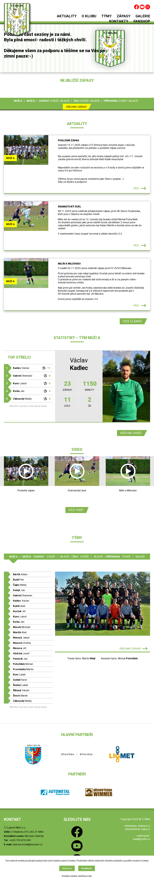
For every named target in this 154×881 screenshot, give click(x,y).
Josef (21, 653)
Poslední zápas (68, 140)
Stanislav (28, 375)
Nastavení (67, 868)
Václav (28, 367)
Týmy (106, 16)
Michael (21, 627)
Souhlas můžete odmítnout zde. (77, 876)
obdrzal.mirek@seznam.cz (27, 844)
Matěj (28, 398)
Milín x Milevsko (69, 263)
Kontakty (118, 21)
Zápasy (123, 16)
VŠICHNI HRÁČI (131, 433)
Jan (28, 391)
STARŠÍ (54, 100)
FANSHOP (141, 21)
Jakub (21, 637)
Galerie (143, 16)
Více (136, 188)
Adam (20, 574)
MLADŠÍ (64, 100)
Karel (20, 679)
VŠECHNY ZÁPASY (130, 648)
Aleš (19, 605)
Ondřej (22, 642)
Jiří (19, 611)
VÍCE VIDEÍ (75, 510)
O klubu (89, 16)
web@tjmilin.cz (141, 838)
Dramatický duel (69, 206)
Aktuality (67, 16)
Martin (23, 669)
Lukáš (19, 674)
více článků (132, 321)
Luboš (28, 383)
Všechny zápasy (76, 106)
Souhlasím (86, 868)
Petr (18, 579)
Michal (23, 663)
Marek (20, 695)
